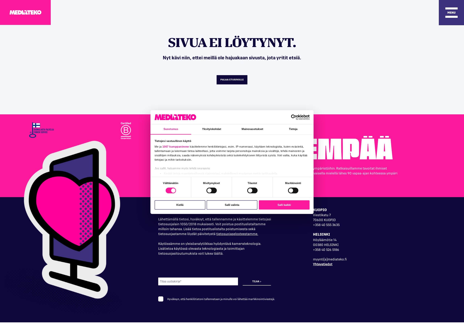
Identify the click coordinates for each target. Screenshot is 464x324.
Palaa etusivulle (232, 79)
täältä (218, 253)
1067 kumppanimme (175, 146)
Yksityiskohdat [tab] (211, 129)
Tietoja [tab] (293, 129)
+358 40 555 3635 (326, 225)
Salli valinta (232, 205)
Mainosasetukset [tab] (252, 129)
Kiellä (179, 205)
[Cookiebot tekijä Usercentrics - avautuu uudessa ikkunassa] (294, 117)
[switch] (211, 190)
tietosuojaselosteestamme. (237, 234)
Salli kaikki (284, 205)
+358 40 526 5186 (326, 250)
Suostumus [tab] (170, 129)
